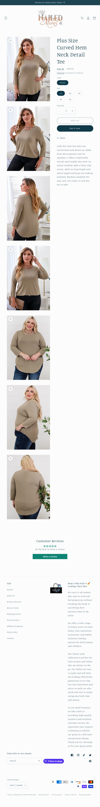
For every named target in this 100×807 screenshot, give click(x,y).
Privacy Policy (13, 620)
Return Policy (13, 608)
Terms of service (71, 795)
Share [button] (62, 138)
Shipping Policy (14, 614)
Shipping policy (85, 795)
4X (62, 100)
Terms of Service (14, 602)
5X (71, 100)
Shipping (60, 73)
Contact (10, 638)
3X (80, 94)
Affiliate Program (15, 626)
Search (10, 589)
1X (62, 94)
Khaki (64, 83)
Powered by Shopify (29, 795)
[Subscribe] (39, 761)
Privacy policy (57, 795)
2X (71, 94)
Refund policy (44, 795)
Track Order (12, 632)
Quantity (60, 105)
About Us (11, 596)
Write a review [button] (50, 556)
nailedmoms (16, 795)
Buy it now (75, 128)
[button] (6, 18)
